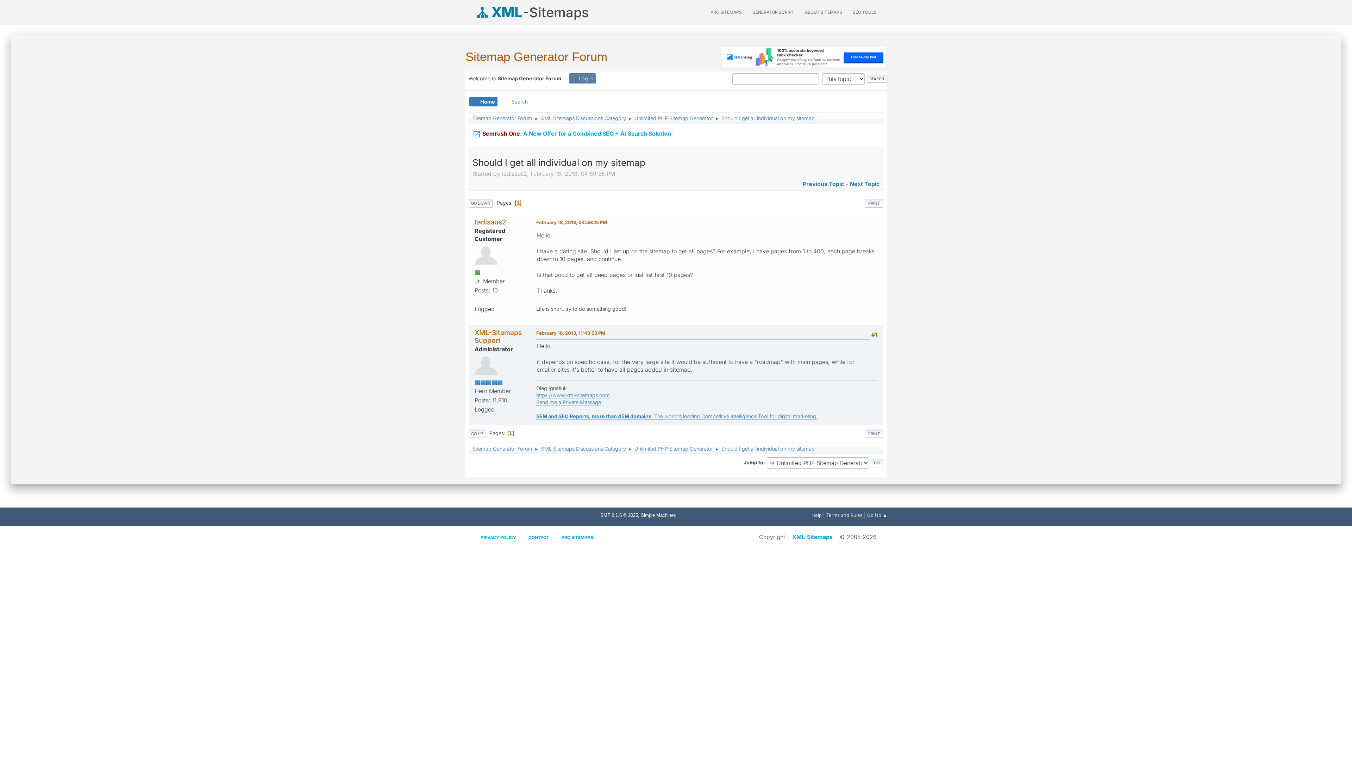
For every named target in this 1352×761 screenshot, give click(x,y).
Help (817, 515)
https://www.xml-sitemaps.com (573, 395)
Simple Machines (658, 515)
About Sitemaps (823, 12)
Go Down (480, 203)
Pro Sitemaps (577, 537)
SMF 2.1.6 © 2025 (619, 515)
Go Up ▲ (877, 515)
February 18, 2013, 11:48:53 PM (570, 333)
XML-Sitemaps (812, 536)
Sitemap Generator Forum (536, 56)
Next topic (865, 183)
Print (874, 203)
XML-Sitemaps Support (498, 336)
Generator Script (773, 12)
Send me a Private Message (568, 402)
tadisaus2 (490, 222)
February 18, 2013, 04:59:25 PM (571, 222)
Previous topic (823, 183)
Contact (538, 537)
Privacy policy (498, 537)
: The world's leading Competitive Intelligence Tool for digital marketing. (677, 416)
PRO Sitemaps (726, 12)
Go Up (477, 433)
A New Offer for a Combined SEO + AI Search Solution (571, 134)
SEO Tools (865, 12)
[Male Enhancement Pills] (477, 299)
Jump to (753, 462)
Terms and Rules (844, 515)
